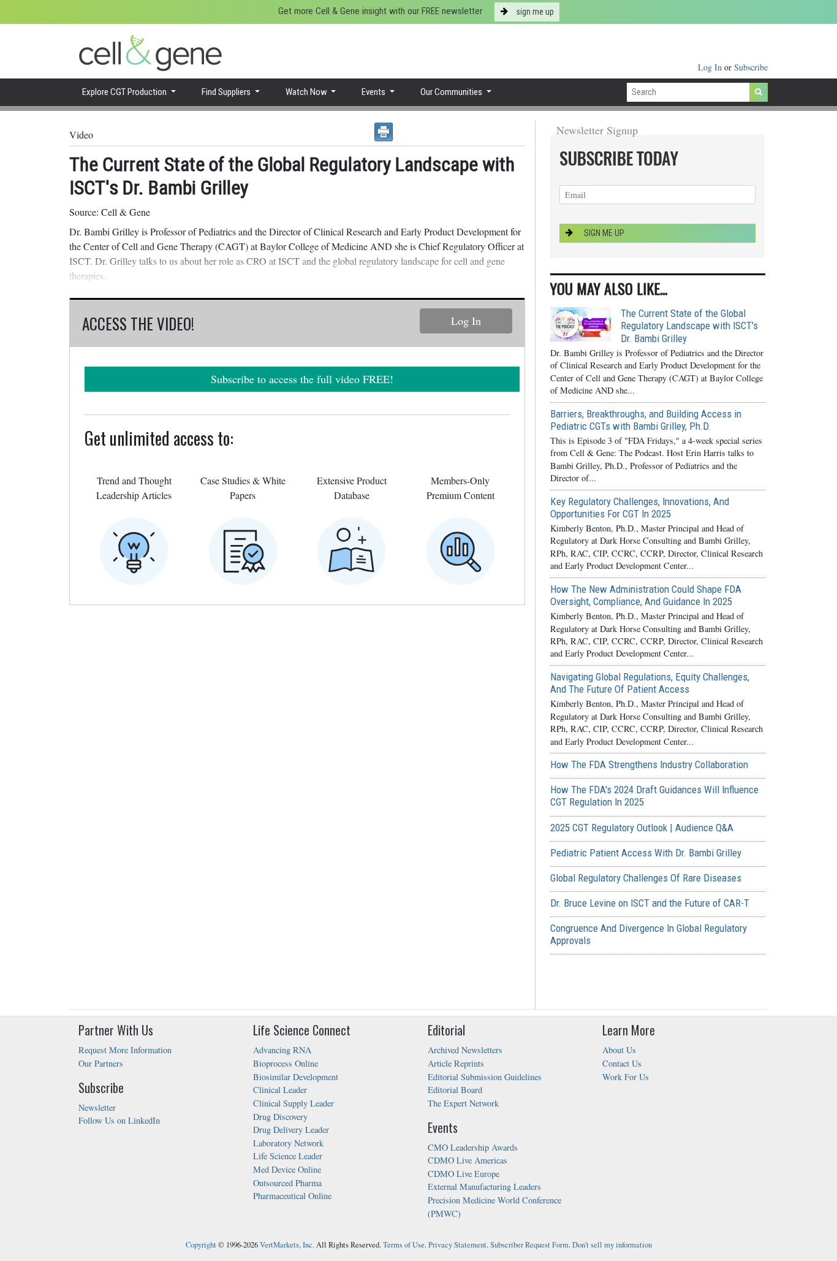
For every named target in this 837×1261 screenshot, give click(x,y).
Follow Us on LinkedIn (119, 1120)
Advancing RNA (282, 1050)
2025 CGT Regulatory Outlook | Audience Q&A (641, 827)
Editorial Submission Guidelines (485, 1077)
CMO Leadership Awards (473, 1147)
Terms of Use (404, 1245)
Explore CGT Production (125, 91)
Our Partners (100, 1063)
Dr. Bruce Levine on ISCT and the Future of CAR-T (649, 903)
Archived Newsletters (465, 1050)
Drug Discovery (280, 1116)
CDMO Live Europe (463, 1173)
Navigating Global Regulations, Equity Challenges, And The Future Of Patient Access (649, 683)
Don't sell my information (612, 1245)
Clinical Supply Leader (293, 1103)
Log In (711, 67)
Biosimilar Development (295, 1077)
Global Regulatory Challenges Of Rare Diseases (645, 878)
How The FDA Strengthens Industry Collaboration (649, 764)
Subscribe (751, 67)
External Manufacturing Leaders (484, 1186)
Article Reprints (456, 1063)
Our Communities (452, 91)
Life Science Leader (287, 1156)
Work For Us (625, 1077)
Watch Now (307, 91)
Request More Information (125, 1050)
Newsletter (97, 1107)
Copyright (201, 1245)
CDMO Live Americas (467, 1160)
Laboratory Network (288, 1143)
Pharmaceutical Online (292, 1196)
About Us (619, 1050)
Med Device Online (287, 1169)
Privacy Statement (457, 1245)
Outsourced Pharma (287, 1183)
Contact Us (622, 1063)
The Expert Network (463, 1103)
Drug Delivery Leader (291, 1129)
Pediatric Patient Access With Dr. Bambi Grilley (645, 853)
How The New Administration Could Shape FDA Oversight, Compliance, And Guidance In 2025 (645, 595)
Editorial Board (455, 1089)
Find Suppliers (227, 91)
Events (374, 91)
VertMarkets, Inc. (287, 1245)
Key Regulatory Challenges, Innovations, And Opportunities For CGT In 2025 (639, 507)
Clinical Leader (280, 1089)
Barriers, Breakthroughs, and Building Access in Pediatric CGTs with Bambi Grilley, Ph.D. (645, 420)
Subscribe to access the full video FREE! (302, 378)
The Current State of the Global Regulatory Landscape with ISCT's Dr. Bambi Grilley (689, 325)
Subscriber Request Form (529, 1245)
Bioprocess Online (285, 1063)
